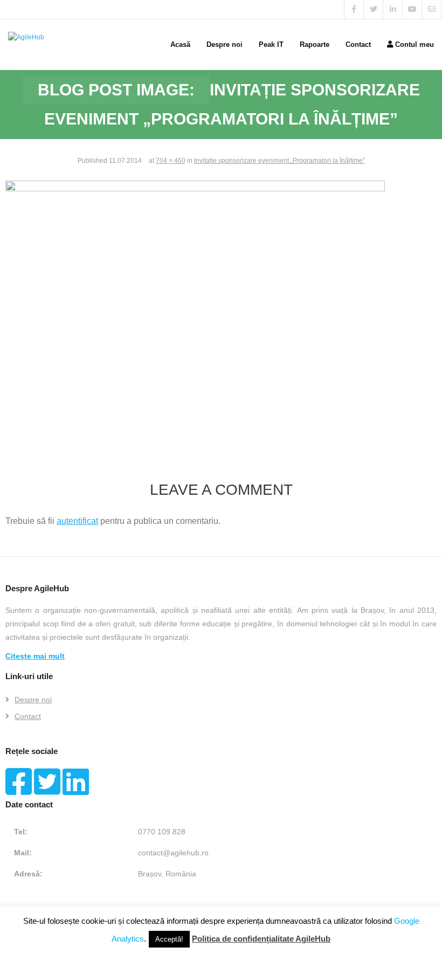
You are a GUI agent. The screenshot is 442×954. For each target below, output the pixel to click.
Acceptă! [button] (169, 939)
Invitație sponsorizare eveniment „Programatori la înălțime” (279, 160)
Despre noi (33, 699)
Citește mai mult (35, 656)
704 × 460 (170, 160)
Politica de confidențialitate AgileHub (261, 938)
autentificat (77, 521)
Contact (28, 716)
